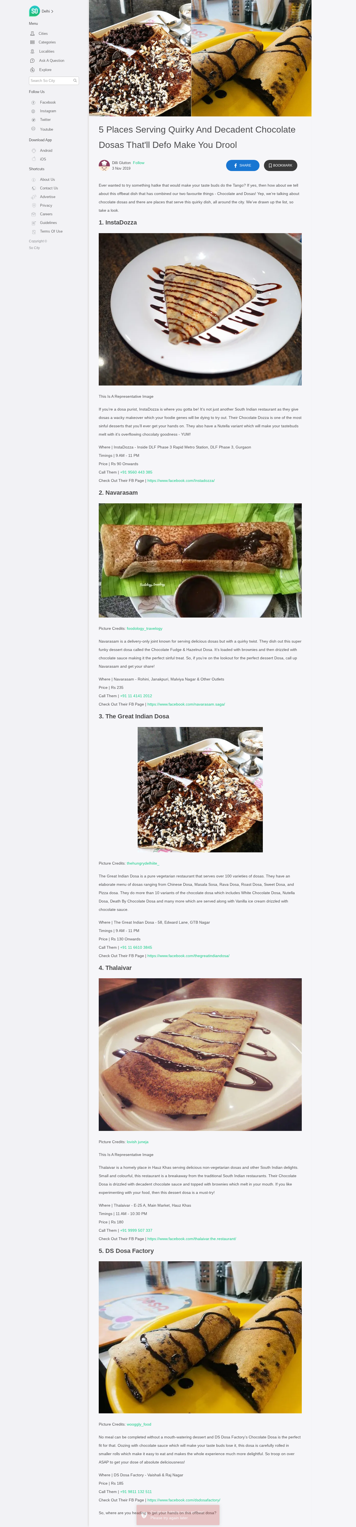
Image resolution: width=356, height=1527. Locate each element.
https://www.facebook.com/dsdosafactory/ (183, 1500)
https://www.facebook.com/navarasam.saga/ (186, 704)
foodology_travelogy (144, 628)
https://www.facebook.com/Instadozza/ (181, 480)
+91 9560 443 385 (136, 472)
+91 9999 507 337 (136, 1230)
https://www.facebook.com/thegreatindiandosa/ (188, 955)
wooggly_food (139, 1424)
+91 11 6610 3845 (136, 947)
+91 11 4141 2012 (136, 696)
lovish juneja (138, 1142)
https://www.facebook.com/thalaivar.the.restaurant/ (191, 1238)
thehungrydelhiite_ (143, 863)
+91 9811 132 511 (136, 1491)
